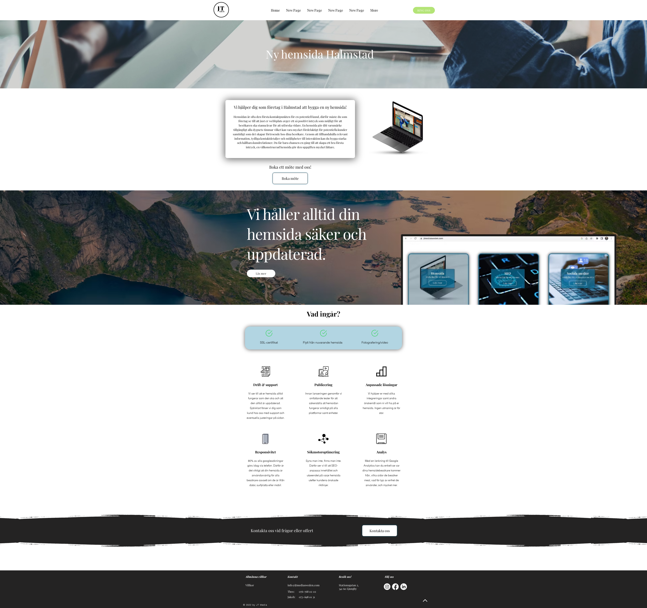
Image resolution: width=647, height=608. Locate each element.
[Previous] (24, 247)
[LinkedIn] (403, 586)
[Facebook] (395, 586)
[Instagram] (387, 586)
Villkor (249, 585)
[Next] (623, 247)
